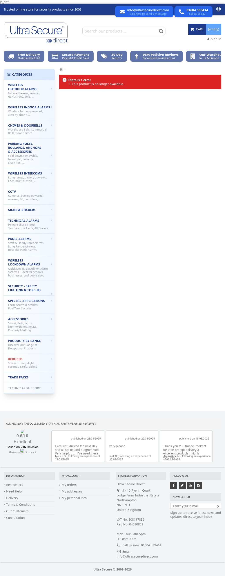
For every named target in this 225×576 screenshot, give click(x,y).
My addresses (72, 491)
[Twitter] (182, 485)
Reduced (22, 363)
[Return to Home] (60, 69)
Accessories (22, 324)
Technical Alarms (28, 224)
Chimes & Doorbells (27, 129)
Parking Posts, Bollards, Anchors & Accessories (24, 153)
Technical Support (24, 388)
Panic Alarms (26, 244)
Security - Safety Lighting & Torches (24, 288)
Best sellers (14, 485)
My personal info (74, 498)
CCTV (25, 195)
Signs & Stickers (22, 210)
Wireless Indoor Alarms (29, 111)
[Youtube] (190, 485)
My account (71, 476)
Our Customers (17, 511)
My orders (69, 485)
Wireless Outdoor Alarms (24, 90)
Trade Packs (18, 377)
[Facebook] (173, 485)
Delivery (12, 498)
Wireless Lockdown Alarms (28, 267)
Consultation (15, 518)
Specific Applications (26, 304)
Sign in (215, 39)
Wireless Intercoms (27, 177)
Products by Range (24, 344)
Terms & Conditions (20, 505)
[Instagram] (198, 485)
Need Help (14, 491)
